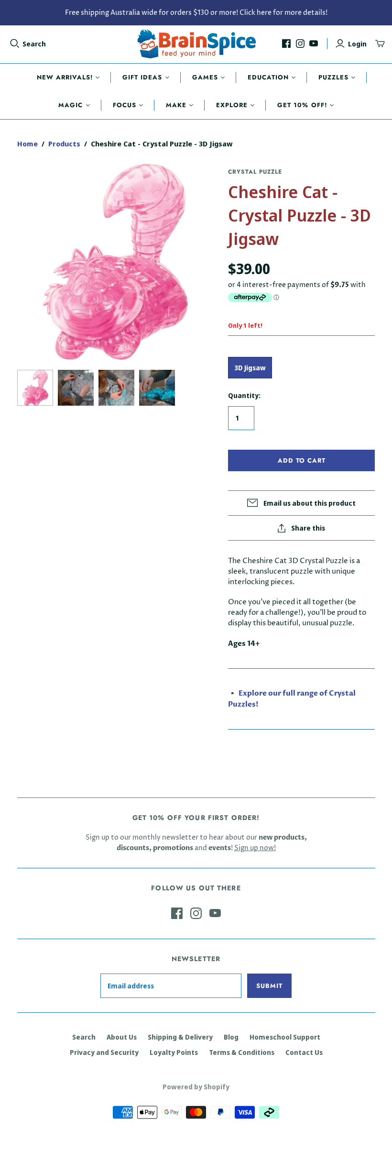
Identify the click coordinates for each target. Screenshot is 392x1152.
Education (268, 77)
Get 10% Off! (302, 105)
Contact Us (304, 1052)
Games (205, 77)
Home (27, 143)
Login (357, 43)
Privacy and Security (104, 1052)
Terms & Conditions (241, 1052)
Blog (231, 1036)
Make (176, 105)
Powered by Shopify (196, 1086)
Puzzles (333, 77)
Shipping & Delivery (180, 1036)
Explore (232, 105)
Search (34, 43)
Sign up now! (255, 848)
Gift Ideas (142, 77)
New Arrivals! (65, 77)
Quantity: (244, 395)
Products (64, 143)
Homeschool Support (285, 1036)
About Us (122, 1036)
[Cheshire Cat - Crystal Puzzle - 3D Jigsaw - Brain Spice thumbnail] (35, 388)
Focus (124, 105)
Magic (70, 105)
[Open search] (15, 43)
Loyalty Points (174, 1052)
